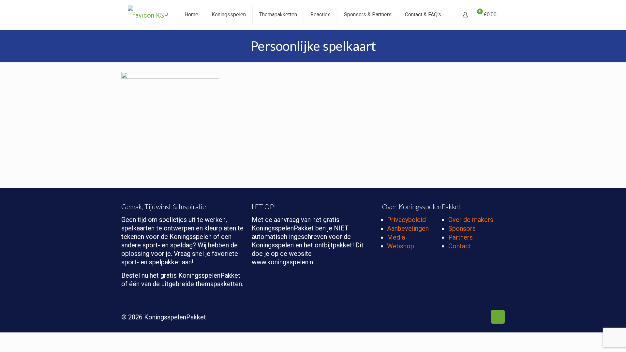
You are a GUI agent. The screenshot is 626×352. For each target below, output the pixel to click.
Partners (460, 237)
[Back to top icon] (498, 317)
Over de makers (470, 220)
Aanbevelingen (408, 228)
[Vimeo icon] (461, 318)
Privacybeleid (406, 220)
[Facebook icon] (447, 318)
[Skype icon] (441, 318)
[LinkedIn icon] (482, 318)
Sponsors (462, 228)
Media (396, 237)
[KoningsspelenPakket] (148, 14)
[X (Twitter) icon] (454, 318)
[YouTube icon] (468, 318)
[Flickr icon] (475, 318)
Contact (459, 246)
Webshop (400, 246)
